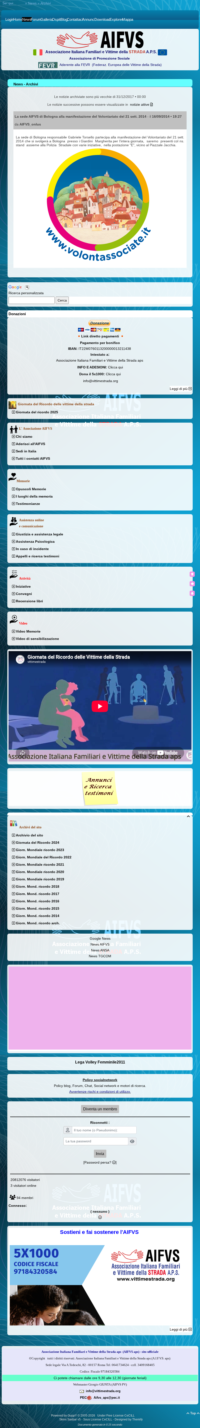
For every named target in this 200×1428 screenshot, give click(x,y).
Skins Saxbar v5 (70, 1419)
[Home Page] (100, 40)
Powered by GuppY (64, 1415)
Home (19, 3)
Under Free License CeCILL (116, 1415)
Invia (100, 1154)
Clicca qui (115, 367)
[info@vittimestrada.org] (82, 1391)
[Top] (192, 574)
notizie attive (140, 104)
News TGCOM (100, 956)
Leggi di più (179, 389)
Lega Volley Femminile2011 (100, 1062)
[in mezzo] (192, 584)
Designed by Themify (129, 1419)
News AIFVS (100, 944)
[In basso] (192, 593)
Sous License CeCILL (97, 1419)
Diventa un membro (100, 1109)
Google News (100, 938)
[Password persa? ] (100, 1162)
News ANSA (100, 950)
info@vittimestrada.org (100, 381)
